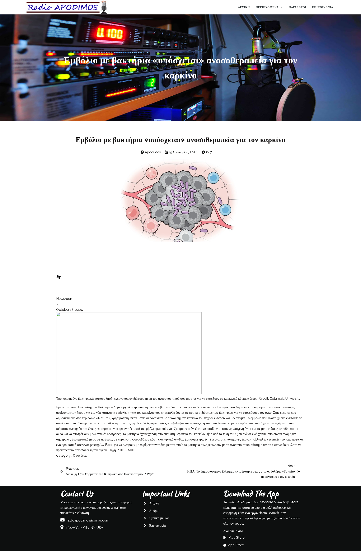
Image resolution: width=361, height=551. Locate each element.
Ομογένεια (80, 455)
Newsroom (64, 299)
